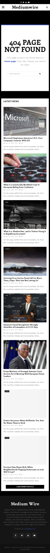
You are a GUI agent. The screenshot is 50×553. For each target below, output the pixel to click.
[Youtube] (34, 535)
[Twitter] (21, 535)
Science (7, 155)
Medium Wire (25, 504)
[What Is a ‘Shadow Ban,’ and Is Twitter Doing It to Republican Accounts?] (25, 214)
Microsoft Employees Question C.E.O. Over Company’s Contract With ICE (23, 139)
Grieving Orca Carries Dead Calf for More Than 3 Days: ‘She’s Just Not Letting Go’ (22, 279)
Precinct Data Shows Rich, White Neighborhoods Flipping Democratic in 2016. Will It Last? (23, 469)
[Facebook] (15, 535)
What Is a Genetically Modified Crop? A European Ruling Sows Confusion (21, 185)
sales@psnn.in (29, 529)
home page (10, 61)
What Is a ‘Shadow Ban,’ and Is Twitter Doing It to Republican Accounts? (24, 232)
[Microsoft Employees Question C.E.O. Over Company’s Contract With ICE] (25, 121)
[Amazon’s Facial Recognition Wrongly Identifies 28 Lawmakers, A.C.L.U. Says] (25, 307)
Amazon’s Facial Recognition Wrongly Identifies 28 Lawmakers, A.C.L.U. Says (20, 325)
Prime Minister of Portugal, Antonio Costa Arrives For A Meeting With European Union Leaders (23, 373)
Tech (6, 109)
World (7, 342)
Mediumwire (25, 7)
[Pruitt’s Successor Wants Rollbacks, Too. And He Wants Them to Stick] (25, 403)
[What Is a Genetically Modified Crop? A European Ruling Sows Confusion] (25, 168)
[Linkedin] (28, 535)
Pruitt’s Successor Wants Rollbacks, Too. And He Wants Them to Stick (23, 421)
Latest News (11, 101)
